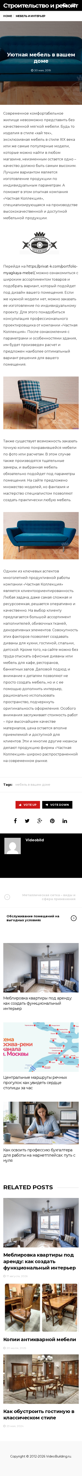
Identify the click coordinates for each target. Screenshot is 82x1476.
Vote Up (30, 804)
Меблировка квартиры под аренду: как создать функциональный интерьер (37, 1003)
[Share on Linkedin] (64, 821)
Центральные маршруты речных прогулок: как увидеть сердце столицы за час (35, 1082)
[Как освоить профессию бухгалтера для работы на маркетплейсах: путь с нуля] (41, 1123)
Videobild (35, 840)
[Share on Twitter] (27, 821)
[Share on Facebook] (15, 821)
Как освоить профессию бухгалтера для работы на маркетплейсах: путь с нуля (39, 1155)
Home (7, 16)
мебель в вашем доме (33, 785)
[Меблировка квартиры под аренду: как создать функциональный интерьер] (41, 967)
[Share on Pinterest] (52, 821)
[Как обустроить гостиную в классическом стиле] (41, 1379)
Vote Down (59, 804)
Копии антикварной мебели (39, 1339)
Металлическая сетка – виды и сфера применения (48, 897)
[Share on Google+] (39, 821)
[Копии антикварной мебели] (41, 1307)
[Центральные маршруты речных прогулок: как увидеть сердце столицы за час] (41, 1047)
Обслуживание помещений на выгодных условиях (33, 918)
